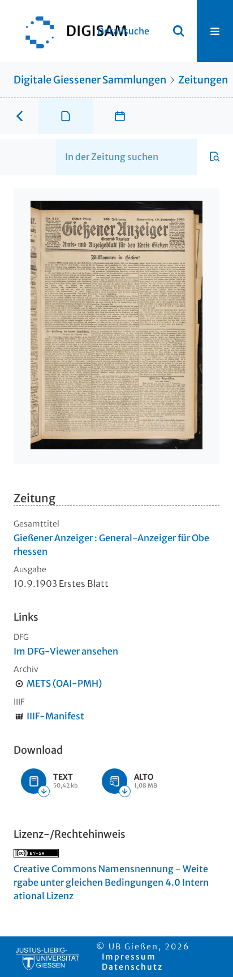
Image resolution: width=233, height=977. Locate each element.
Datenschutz (132, 967)
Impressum (129, 957)
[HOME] (70, 31)
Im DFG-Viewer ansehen (66, 651)
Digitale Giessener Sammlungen (90, 79)
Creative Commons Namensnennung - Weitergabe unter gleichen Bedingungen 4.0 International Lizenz (111, 882)
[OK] (179, 31)
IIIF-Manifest (55, 716)
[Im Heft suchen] (215, 157)
